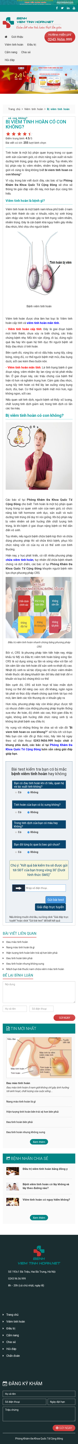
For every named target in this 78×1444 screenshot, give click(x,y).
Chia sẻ (25, 52)
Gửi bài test (56, 900)
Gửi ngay (64, 1017)
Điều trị (31, 44)
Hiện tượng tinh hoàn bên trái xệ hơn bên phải (32, 952)
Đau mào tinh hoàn (17, 942)
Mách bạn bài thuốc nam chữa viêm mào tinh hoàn (35, 969)
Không (34, 792)
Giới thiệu (17, 37)
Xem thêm (39, 1142)
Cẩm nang (11, 52)
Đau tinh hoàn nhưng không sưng (25, 963)
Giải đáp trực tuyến (50, 907)
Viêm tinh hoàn (14, 44)
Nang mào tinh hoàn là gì (20, 947)
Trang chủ (14, 109)
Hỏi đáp (10, 60)
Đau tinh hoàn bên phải (19, 958)
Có (19, 792)
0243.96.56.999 (17, 1278)
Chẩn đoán (13, 1355)
